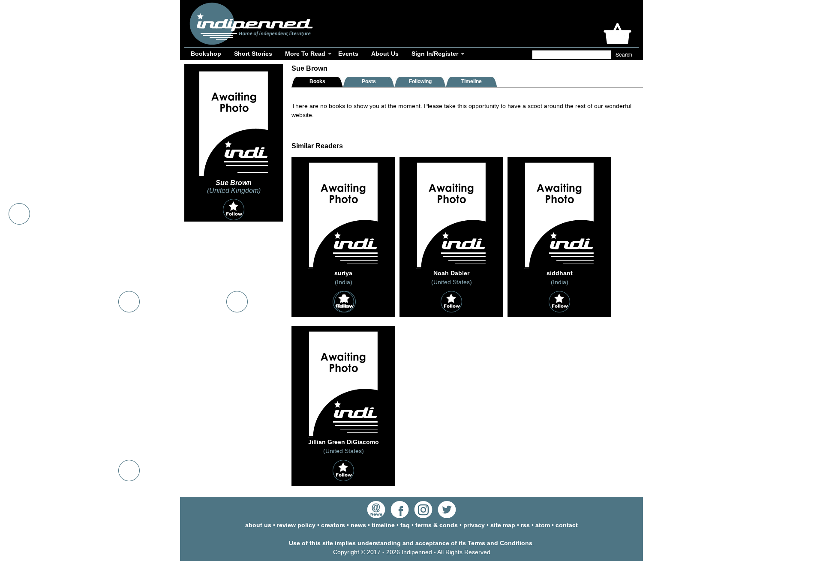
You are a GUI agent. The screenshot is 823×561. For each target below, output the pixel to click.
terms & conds (436, 525)
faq (405, 525)
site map (502, 525)
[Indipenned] (249, 41)
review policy (296, 525)
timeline (383, 525)
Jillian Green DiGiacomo (343, 441)
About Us (385, 53)
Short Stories (253, 53)
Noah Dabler (451, 273)
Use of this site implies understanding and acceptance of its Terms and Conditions (410, 543)
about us (258, 525)
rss (525, 525)
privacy (474, 525)
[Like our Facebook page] (400, 516)
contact (567, 525)
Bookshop (206, 53)
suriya (343, 273)
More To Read (305, 53)
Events (348, 53)
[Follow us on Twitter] (447, 516)
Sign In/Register (435, 53)
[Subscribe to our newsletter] (376, 516)
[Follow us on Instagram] (423, 516)
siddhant (560, 273)
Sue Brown (234, 182)
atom (542, 525)
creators (333, 525)
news (358, 525)
